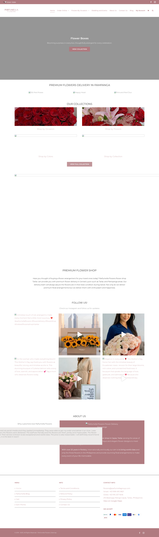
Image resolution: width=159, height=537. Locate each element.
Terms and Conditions (69, 488)
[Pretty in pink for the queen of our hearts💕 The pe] (79, 378)
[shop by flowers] (113, 108)
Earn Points (21, 505)
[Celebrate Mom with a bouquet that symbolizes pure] (123, 334)
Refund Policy (66, 494)
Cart (17, 499)
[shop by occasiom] (46, 108)
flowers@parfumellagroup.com (116, 488)
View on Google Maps (112, 501)
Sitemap (53, 532)
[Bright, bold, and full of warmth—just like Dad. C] (79, 334)
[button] (152, 10)
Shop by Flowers (113, 129)
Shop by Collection (113, 156)
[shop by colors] (46, 135)
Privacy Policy (66, 499)
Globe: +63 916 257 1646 (113, 495)
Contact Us (65, 505)
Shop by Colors (46, 156)
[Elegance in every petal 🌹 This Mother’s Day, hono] (123, 378)
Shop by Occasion (45, 129)
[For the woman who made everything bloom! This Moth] (35, 378)
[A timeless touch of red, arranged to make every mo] (35, 334)
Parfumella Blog (23, 494)
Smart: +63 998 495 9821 (113, 491)
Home (18, 488)
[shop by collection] (113, 135)
